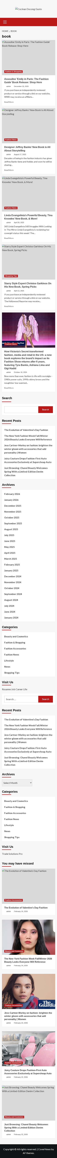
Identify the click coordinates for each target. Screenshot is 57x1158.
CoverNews (44, 1149)
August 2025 (11, 529)
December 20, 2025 (21, 86)
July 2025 (9, 535)
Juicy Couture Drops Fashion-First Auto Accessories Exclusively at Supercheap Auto (27, 460)
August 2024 (11, 600)
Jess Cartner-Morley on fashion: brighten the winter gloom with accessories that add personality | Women (28, 449)
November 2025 (12, 511)
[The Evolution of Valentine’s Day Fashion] (28, 886)
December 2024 (12, 576)
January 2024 (11, 617)
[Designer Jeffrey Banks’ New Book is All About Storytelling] (28, 125)
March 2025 (10, 558)
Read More (9, 102)
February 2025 (12, 564)
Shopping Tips (11, 276)
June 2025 (9, 541)
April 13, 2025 (19, 291)
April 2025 (9, 552)
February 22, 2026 (21, 1077)
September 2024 (13, 594)
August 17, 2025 (20, 154)
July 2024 (9, 605)
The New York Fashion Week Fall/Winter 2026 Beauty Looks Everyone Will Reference (28, 437)
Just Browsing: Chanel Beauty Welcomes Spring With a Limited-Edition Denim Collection (26, 472)
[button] (5, 21)
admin (8, 86)
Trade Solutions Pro (12, 853)
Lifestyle (9, 660)
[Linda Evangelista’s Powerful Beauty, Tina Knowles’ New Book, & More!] (28, 193)
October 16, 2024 (20, 372)
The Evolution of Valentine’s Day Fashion (26, 430)
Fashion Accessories (15, 648)
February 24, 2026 (21, 911)
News (7, 666)
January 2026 (11, 499)
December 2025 (12, 505)
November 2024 (12, 582)
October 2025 (11, 517)
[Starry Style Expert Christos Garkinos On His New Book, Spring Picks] (28, 262)
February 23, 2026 (21, 1023)
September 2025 (13, 523)
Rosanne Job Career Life (14, 689)
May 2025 (9, 547)
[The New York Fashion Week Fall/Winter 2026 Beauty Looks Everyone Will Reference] (28, 937)
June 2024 (9, 611)
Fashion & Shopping (13, 71)
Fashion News (11, 140)
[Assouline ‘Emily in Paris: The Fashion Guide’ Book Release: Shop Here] (28, 57)
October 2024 (11, 588)
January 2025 (11, 570)
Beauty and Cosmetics (16, 636)
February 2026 (12, 494)
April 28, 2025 (19, 222)
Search (7, 398)
